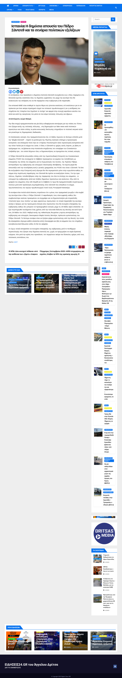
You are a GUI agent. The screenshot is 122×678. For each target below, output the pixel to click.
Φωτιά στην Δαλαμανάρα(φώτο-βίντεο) (103, 68)
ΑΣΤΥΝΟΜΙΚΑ (19, 279)
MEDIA (51, 10)
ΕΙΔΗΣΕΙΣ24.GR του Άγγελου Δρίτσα (31, 664)
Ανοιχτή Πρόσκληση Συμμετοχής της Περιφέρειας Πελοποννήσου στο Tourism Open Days (108, 207)
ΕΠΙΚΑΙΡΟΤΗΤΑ (28, 5)
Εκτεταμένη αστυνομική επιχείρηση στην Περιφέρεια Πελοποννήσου (44, 639)
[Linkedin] (18, 91)
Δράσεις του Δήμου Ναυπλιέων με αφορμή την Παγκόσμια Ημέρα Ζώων (74, 639)
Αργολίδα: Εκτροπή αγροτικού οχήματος (19, 286)
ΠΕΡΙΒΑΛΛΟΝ (80, 5)
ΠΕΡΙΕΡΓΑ (42, 10)
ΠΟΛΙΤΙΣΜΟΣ (30, 10)
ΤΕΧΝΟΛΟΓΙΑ (105, 274)
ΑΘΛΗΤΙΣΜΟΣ (12, 638)
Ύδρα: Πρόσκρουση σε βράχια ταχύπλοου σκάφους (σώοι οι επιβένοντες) (108, 255)
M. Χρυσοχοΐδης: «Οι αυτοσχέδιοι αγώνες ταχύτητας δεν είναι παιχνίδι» (45, 284)
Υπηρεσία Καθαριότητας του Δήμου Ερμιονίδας (108, 557)
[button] (116, 8)
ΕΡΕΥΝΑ (9, 10)
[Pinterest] (21, 91)
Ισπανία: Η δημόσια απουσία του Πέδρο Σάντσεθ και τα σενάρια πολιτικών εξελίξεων (45, 28)
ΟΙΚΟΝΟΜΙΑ (53, 5)
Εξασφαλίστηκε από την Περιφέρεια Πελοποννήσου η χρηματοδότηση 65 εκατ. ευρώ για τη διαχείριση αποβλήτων (109, 601)
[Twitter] (14, 91)
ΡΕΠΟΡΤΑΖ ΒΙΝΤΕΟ (95, 5)
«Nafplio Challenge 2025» (18, 642)
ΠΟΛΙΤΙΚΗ (23, 21)
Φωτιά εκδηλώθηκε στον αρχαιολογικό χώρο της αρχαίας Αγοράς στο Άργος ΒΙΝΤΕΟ (108, 473)
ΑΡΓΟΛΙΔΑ (41, 5)
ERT (16, 242)
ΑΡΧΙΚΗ (15, 5)
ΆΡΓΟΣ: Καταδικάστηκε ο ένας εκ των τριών (108, 569)
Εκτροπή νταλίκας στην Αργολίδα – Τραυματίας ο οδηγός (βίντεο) (108, 500)
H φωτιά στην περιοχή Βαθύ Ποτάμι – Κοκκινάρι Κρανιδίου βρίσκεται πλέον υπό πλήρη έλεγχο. (109, 442)
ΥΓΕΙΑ (20, 10)
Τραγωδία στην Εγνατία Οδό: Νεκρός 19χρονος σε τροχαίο (108, 418)
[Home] (8, 6)
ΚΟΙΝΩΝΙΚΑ (107, 318)
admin (98, 72)
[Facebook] (10, 91)
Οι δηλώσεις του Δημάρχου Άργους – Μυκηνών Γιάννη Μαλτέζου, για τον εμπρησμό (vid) (109, 583)
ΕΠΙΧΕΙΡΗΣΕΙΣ (67, 5)
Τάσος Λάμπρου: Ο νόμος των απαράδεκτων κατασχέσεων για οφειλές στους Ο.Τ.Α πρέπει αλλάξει (74, 281)
